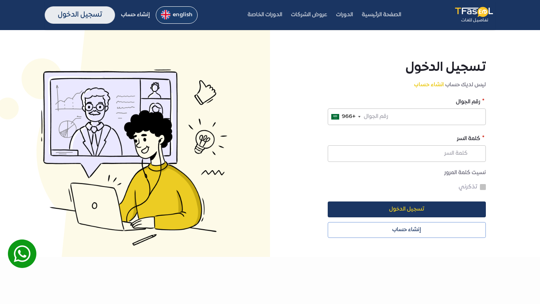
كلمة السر (468, 139)
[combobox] (345, 117)
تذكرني (468, 187)
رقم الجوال (468, 102)
